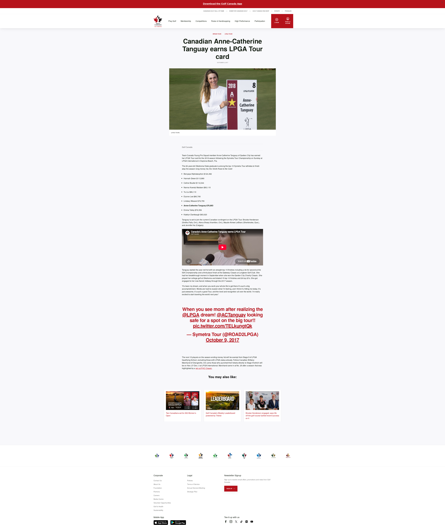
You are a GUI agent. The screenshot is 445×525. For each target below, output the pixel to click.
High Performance (242, 21)
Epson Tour (217, 34)
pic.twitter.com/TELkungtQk (222, 325)
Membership (186, 21)
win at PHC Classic (204, 368)
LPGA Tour (228, 34)
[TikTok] (241, 521)
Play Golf (172, 21)
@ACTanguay (231, 314)
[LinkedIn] (246, 521)
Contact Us (158, 480)
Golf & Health (158, 506)
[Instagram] (230, 521)
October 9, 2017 (222, 339)
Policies (190, 480)
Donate (277, 11)
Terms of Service (193, 484)
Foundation (158, 488)
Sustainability (158, 510)
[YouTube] (251, 521)
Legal (189, 475)
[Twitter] (236, 521)
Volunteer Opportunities (162, 503)
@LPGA (190, 314)
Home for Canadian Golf (238, 11)
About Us (157, 484)
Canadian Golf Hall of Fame (213, 11)
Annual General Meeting (196, 488)
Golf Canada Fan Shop (261, 11)
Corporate (158, 475)
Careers (156, 495)
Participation (260, 21)
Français (288, 11)
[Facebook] (225, 521)
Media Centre (159, 499)
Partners (157, 491)
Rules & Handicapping (220, 21)
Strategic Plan (192, 491)
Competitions (201, 21)
